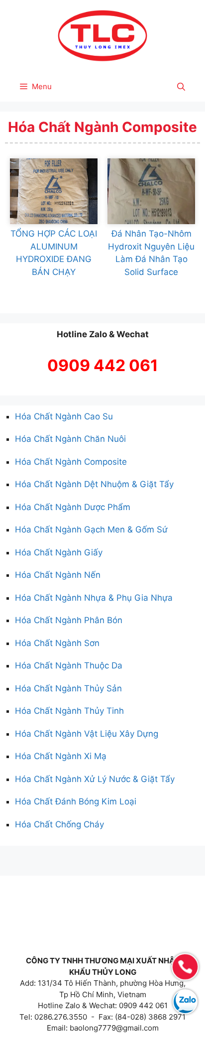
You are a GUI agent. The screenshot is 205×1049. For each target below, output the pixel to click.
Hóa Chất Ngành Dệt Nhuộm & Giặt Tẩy (94, 484)
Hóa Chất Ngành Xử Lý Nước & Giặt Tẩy (95, 779)
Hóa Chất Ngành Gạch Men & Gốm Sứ (91, 529)
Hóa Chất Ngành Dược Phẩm (72, 507)
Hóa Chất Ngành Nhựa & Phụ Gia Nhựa (94, 598)
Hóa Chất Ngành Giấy (58, 552)
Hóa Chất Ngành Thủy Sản (68, 688)
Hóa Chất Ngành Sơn (57, 643)
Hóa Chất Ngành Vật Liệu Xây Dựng (86, 734)
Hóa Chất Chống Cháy (59, 824)
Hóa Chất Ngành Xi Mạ (60, 756)
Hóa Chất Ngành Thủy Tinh (69, 711)
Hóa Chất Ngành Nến (58, 575)
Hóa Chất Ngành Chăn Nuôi (70, 439)
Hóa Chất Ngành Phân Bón (68, 620)
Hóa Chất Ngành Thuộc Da (68, 665)
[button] (181, 87)
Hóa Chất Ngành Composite (71, 462)
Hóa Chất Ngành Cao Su (64, 416)
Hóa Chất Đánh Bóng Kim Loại (75, 801)
